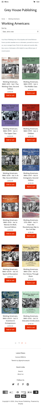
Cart (37, 2)
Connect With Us (20, 357)
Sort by (4, 28)
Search (20, 371)
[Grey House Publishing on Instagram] (28, 385)
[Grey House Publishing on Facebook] (18, 385)
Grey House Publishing (20, 10)
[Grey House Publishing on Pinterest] (23, 385)
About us (20, 374)
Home (3, 19)
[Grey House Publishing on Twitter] (13, 385)
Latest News (20, 353)
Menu (6, 2)
